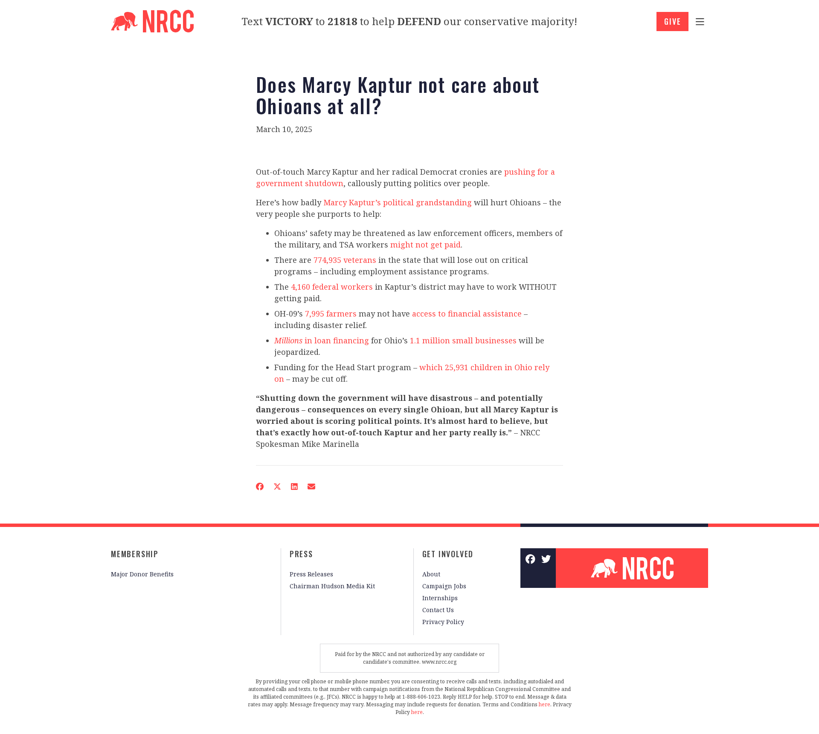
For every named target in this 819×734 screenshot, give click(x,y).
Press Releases (311, 574)
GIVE (672, 21)
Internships (440, 598)
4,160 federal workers (332, 287)
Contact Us (438, 610)
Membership (135, 553)
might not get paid (425, 244)
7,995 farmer (329, 313)
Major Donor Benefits (142, 574)
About (431, 574)
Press (301, 553)
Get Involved (448, 553)
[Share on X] (277, 486)
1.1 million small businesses (463, 340)
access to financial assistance (467, 313)
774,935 (327, 260)
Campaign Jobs (444, 586)
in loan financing (321, 340)
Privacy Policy (443, 622)
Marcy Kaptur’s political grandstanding (396, 202)
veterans (358, 260)
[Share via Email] (311, 486)
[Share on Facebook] (259, 486)
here (544, 704)
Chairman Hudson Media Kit (332, 586)
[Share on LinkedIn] (294, 486)
